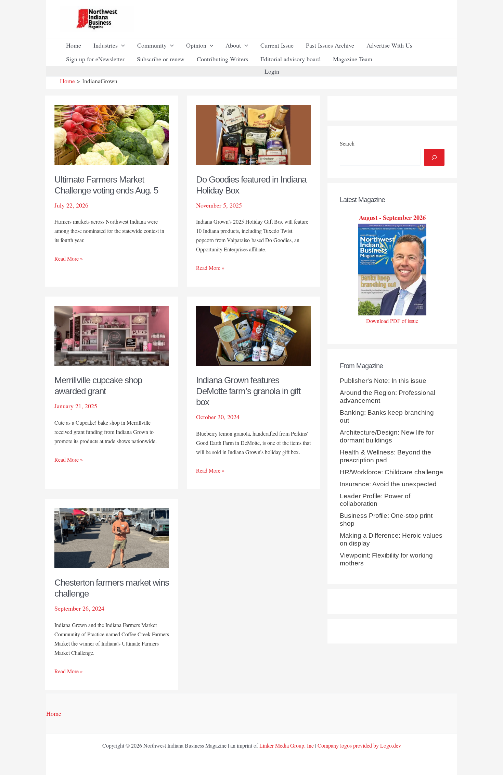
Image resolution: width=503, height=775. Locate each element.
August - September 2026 (392, 217)
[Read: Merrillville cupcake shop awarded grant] (111, 334)
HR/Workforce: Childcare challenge (391, 472)
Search (347, 143)
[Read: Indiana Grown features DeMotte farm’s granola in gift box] (253, 334)
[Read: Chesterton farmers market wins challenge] (111, 537)
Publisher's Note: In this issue (383, 380)
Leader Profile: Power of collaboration (375, 500)
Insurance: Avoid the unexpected (388, 484)
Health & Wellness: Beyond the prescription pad (385, 456)
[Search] (434, 157)
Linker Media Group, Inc (286, 745)
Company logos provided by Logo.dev (359, 745)
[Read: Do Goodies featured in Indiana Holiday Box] (253, 134)
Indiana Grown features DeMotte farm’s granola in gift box (248, 391)
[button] (121, 45)
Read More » (68, 258)
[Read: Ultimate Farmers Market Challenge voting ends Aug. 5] (111, 134)
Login (272, 71)
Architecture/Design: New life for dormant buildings (387, 436)
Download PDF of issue (392, 320)
